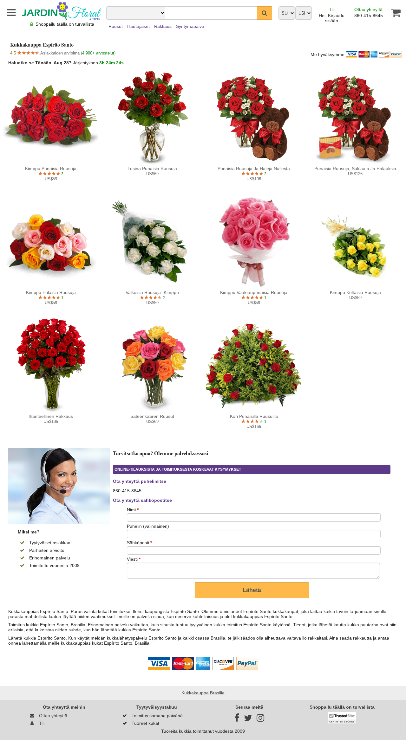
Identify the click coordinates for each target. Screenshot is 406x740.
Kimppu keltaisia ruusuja (355, 292)
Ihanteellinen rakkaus (51, 416)
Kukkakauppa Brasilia (203, 692)
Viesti (134, 559)
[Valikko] (10, 13)
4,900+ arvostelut (98, 53)
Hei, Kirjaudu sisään (331, 18)
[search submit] (264, 13)
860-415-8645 (368, 15)
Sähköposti (139, 542)
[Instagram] (260, 719)
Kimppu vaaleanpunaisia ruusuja (253, 292)
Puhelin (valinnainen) (148, 526)
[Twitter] (248, 719)
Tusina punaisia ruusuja (152, 168)
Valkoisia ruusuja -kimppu (152, 292)
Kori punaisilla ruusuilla (254, 416)
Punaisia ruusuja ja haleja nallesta (254, 168)
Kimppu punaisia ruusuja (50, 168)
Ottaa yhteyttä (368, 9)
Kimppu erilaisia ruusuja (51, 292)
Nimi (133, 509)
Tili (331, 9)
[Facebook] (237, 719)
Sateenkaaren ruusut (152, 416)
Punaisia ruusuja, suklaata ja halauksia (355, 168)
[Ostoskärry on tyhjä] (392, 13)
